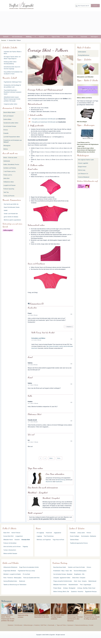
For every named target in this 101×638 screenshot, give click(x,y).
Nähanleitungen (28, 625)
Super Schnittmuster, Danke (11, 207)
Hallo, (30, 396)
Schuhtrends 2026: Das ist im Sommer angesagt (12, 68)
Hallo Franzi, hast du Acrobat (43, 332)
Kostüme (36, 625)
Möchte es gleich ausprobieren (12, 220)
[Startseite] (21, 5)
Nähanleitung (61, 480)
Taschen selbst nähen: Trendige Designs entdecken (57, 617)
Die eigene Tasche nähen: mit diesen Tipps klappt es (12, 57)
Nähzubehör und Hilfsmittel (85, 77)
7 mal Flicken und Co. (83, 142)
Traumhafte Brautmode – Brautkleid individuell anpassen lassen (12, 92)
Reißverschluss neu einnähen (86, 152)
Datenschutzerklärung (81, 625)
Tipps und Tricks (61, 625)
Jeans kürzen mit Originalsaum (86, 150)
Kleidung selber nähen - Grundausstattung (10, 62)
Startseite (3, 40)
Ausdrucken (32, 308)
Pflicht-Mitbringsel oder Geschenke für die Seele (41, 616)
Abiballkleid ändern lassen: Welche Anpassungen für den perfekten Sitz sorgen (12, 99)
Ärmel (30, 357)
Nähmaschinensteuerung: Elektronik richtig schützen (25, 615)
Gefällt (5, 210)
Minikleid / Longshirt (51, 498)
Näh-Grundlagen (82, 121)
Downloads (51, 625)
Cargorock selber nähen (10, 104)
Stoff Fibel (44, 625)
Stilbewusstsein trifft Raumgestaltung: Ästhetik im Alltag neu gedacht (92, 617)
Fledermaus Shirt (34, 414)
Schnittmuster (18, 625)
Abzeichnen (49, 481)
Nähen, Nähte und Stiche (84, 98)
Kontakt (91, 625)
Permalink (50, 314)
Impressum (70, 625)
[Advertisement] (50, 23)
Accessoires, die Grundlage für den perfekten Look (12, 86)
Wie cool (31, 434)
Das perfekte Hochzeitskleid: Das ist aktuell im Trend (13, 73)
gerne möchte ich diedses (11, 217)
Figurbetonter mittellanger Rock (12, 82)
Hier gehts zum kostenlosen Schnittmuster (43, 119)
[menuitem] (5, 36)
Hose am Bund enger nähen (85, 148)
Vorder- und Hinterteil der (11, 213)
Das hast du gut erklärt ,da (11, 204)
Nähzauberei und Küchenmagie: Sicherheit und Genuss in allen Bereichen (75, 618)
